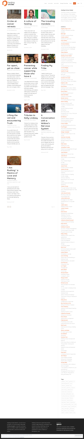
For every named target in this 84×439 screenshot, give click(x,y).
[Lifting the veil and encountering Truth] (14, 108)
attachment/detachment (65, 383)
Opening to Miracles (66, 138)
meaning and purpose (67, 404)
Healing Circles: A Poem (66, 206)
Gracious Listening (65, 177)
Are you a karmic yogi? (66, 103)
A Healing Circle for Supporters (68, 354)
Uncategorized (27, 27)
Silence (62, 210)
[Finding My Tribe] (48, 58)
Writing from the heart (66, 315)
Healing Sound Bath (65, 238)
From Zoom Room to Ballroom (68, 342)
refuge (62, 408)
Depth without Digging (66, 360)
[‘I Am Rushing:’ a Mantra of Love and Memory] (14, 160)
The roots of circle (65, 45)
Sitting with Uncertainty (66, 359)
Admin (67, 381)
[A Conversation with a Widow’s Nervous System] (48, 108)
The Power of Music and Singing (68, 81)
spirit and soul (72, 408)
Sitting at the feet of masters (67, 305)
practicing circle (73, 406)
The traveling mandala (48, 22)
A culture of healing (30, 22)
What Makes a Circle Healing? (68, 157)
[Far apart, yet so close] (14, 58)
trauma (65, 410)
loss (62, 404)
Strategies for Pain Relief (66, 199)
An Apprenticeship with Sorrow (68, 125)
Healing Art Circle (65, 145)
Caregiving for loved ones (67, 301)
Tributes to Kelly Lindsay (31, 116)
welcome (70, 412)
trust (68, 410)
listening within (72, 402)
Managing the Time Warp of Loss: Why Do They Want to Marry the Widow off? (67, 372)
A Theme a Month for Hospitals (68, 42)
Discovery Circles (65, 111)
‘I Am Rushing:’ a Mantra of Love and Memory (12, 173)
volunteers (66, 412)
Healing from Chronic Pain (67, 154)
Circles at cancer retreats (12, 24)
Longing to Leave (65, 276)
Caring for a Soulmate (66, 96)
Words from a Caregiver (67, 54)
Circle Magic (64, 350)
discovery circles (63, 391)
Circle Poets (64, 271)
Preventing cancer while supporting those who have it (30, 70)
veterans (62, 412)
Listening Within (64, 69)
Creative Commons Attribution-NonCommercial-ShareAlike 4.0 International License (65, 428)
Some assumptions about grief (68, 249)
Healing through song (66, 38)
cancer (71, 383)
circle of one (68, 387)
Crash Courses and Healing (67, 222)
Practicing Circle (16, 127)
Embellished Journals (66, 254)
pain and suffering (64, 406)
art (74, 381)
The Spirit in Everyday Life (67, 84)
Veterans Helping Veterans (67, 118)
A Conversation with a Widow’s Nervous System (48, 122)
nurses (75, 404)
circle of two (73, 387)
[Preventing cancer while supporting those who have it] (31, 58)
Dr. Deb (62, 162)
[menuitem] (45, 3)
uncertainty (72, 410)
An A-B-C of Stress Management (69, 228)
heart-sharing (63, 400)
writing (74, 412)
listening (68, 402)
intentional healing (70, 400)
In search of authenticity (66, 61)
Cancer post (10, 28)
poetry (69, 406)
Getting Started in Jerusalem (68, 260)
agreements (71, 381)
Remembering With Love (67, 79)
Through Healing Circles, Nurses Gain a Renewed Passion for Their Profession (69, 189)
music (72, 404)
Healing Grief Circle (65, 250)
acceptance (63, 381)
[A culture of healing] (31, 14)
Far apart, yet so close (13, 66)
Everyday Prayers (65, 274)
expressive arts (69, 391)
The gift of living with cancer (67, 57)
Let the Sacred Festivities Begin (68, 47)
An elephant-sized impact (67, 93)
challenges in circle (68, 385)
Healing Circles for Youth (66, 311)
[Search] (81, 3)
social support (67, 408)
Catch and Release (65, 240)
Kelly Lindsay (33, 120)
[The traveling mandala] (48, 14)
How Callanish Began (66, 160)
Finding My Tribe (65, 264)
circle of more (63, 387)
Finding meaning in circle (67, 66)
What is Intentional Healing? (67, 294)
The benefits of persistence (67, 59)
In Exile (63, 159)
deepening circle (70, 389)
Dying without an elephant (67, 318)
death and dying (64, 389)
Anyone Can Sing (65, 279)
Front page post (17, 28)
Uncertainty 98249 (65, 245)
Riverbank (63, 335)
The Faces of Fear (65, 281)
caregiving (63, 385)
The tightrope (64, 267)
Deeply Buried (64, 164)
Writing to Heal (64, 225)
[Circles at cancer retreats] (14, 14)
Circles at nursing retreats (67, 35)
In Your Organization (12, 30)
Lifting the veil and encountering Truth (14, 119)
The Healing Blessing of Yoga (68, 99)
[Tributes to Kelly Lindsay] (31, 108)
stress (62, 410)
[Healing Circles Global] (8, 3)
